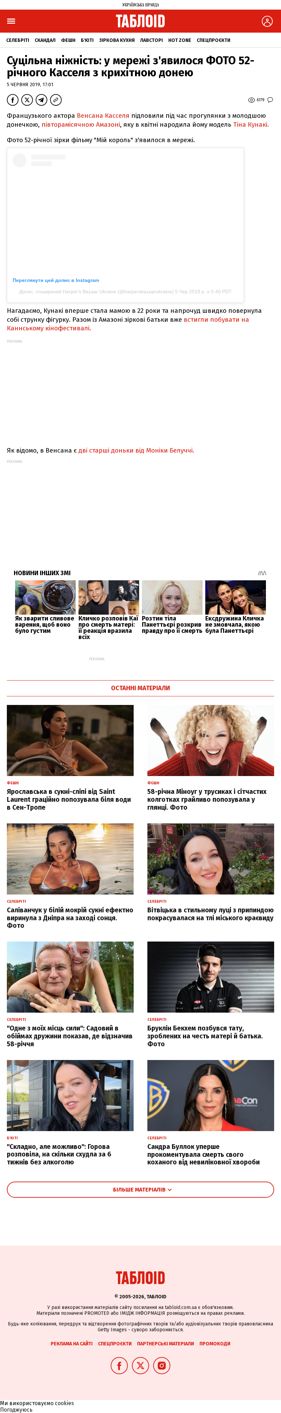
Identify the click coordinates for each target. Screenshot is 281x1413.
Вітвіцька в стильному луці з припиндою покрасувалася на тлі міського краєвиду (210, 914)
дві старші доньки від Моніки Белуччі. (136, 450)
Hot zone (179, 40)
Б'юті (87, 40)
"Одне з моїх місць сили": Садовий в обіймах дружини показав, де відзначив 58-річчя (70, 1036)
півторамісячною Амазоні (80, 124)
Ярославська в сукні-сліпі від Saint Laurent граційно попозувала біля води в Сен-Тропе (69, 799)
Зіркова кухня (117, 40)
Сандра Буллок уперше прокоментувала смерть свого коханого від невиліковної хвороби (203, 1154)
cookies (64, 1403)
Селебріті (17, 40)
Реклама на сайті (72, 1344)
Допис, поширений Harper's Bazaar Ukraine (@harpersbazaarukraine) (96, 291)
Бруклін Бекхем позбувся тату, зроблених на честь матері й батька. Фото (205, 1036)
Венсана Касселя (104, 115)
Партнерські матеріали (165, 1344)
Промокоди (214, 1344)
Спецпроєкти (213, 40)
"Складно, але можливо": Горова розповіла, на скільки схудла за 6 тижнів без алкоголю (59, 1154)
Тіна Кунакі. (251, 124)
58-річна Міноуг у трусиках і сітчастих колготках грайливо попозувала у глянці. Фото (207, 799)
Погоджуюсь (16, 1409)
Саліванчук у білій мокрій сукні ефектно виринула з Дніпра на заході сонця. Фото (70, 918)
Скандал (45, 40)
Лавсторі (151, 40)
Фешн (68, 40)
